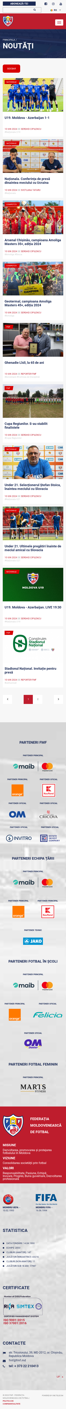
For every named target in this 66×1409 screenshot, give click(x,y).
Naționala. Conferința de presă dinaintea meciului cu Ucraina (27, 181)
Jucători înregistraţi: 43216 (23, 1257)
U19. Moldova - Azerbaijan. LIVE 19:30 (33, 607)
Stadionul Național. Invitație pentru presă (30, 670)
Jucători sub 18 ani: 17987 (21, 1266)
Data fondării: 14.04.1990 (21, 1243)
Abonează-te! (19, 3)
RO (55, 10)
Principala (9, 40)
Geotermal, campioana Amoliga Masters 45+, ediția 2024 (28, 303)
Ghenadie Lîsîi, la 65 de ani (24, 362)
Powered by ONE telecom (52, 1395)
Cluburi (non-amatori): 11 (21, 1261)
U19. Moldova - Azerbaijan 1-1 (27, 118)
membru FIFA (43, 1207)
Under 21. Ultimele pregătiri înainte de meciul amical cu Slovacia (33, 548)
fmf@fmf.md (17, 1360)
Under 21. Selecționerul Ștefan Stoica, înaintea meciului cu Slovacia (33, 487)
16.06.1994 (41, 1210)
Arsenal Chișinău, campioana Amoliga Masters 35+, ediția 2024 (33, 242)
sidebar (11, 68)
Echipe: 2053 (13, 1248)
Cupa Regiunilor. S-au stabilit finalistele (26, 425)
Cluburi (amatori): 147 (19, 1252)
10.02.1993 (8, 1210)
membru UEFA (10, 1207)
